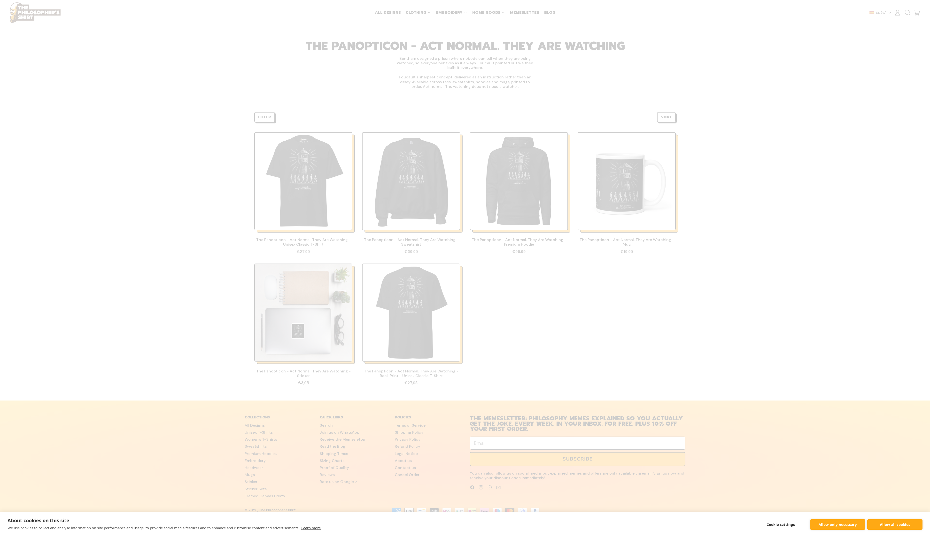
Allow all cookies (895, 524)
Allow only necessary (838, 524)
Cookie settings (781, 524)
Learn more (311, 527)
